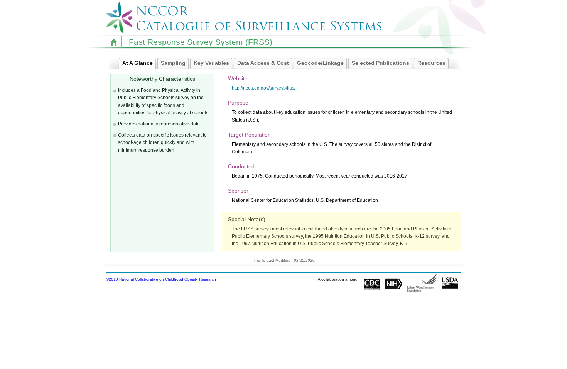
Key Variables (211, 63)
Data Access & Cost (263, 63)
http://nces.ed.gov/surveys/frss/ (263, 88)
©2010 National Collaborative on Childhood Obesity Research (161, 279)
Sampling (173, 63)
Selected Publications (380, 63)
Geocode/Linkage (320, 63)
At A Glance (137, 63)
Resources (431, 63)
